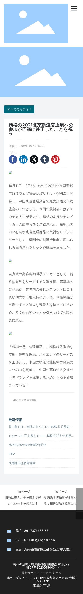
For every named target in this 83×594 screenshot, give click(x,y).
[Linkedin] (23, 159)
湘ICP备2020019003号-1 (43, 567)
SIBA (12, 454)
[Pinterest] (55, 159)
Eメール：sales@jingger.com (35, 540)
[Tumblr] (44, 159)
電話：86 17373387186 (32, 530)
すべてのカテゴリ (19, 109)
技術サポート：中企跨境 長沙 (41, 573)
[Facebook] (13, 159)
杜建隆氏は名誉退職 (22, 463)
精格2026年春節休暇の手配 (27, 445)
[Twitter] (34, 159)
